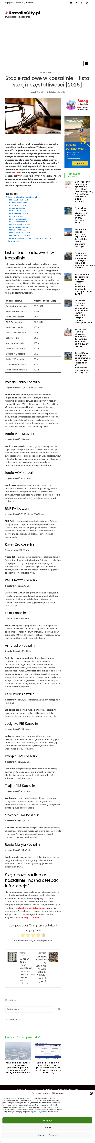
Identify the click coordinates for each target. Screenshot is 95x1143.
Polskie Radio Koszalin (20, 200)
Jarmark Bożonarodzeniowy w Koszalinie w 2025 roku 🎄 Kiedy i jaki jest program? (46, 967)
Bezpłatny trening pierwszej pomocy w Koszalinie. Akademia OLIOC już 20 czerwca (82, 338)
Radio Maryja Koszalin (21, 235)
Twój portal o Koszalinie (17, 16)
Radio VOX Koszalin (19, 205)
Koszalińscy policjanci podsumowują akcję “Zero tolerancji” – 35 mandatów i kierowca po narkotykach (83, 363)
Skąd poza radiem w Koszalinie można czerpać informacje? (29, 239)
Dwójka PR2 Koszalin (20, 227)
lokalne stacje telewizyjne (31, 908)
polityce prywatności (40, 1112)
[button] (91, 1093)
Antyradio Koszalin (19, 219)
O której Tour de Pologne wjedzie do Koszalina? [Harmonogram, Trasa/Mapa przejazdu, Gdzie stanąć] (84, 192)
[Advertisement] (47, 41)
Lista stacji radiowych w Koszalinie (24, 197)
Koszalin (16, 172)
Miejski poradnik (47, 72)
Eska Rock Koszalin (19, 222)
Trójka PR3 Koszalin (20, 230)
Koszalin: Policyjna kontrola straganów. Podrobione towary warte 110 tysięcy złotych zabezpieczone (83, 311)
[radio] (23, 935)
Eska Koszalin (17, 216)
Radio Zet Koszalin (19, 211)
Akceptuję (47, 1120)
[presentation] (7, 1058)
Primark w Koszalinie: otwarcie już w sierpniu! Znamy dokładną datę (82, 215)
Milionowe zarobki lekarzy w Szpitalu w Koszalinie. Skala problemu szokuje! (81, 238)
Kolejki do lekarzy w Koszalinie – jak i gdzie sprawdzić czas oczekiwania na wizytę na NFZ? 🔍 (48, 1067)
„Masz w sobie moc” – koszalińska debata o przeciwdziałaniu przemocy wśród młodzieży (29, 968)
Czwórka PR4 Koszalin (21, 232)
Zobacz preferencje (47, 1135)
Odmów (47, 1127)
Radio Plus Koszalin (19, 202)
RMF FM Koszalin (18, 208)
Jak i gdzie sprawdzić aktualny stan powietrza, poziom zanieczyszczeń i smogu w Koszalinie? (18, 1067)
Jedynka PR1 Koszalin (21, 224)
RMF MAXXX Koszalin (20, 213)
